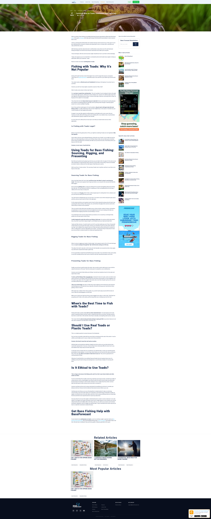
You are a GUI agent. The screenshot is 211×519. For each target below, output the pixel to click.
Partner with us (118, 504)
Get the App (135, 1)
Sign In (129, 1)
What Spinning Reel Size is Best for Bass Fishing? (132, 63)
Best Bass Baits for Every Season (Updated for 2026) (131, 76)
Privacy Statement (107, 516)
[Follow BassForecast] (73, 510)
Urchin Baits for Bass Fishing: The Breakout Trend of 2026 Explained (131, 140)
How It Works (94, 504)
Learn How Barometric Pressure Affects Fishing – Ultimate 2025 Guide (131, 70)
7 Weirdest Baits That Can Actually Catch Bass (132, 199)
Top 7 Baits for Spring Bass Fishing (131, 152)
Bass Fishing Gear (110, 1)
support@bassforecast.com (133, 504)
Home (71, 10)
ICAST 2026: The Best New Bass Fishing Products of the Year (131, 147)
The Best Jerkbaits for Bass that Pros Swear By (131, 173)
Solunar (103, 1)
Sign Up (136, 44)
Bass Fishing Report (129, 56)
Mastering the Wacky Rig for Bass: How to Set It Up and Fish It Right (131, 193)
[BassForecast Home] (74, 1)
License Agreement (113, 516)
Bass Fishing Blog (95, 1)
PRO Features (94, 507)
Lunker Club (87, 1)
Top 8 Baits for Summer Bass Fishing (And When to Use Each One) (132, 179)
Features (82, 1)
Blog (75, 10)
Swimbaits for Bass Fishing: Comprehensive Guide (130, 166)
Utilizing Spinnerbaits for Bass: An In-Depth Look (132, 186)
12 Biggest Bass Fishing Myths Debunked (131, 83)
